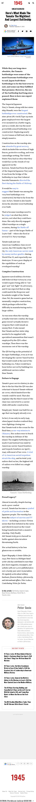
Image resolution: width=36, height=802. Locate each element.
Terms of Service (14, 793)
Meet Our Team (13, 791)
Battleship (15, 591)
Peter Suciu (14, 25)
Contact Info (21, 791)
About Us (4, 791)
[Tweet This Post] (22, 31)
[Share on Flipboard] (26, 31)
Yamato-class (6, 595)
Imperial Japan (24, 591)
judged (7, 215)
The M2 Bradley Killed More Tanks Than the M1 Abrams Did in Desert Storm (17, 703)
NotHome (14, 593)
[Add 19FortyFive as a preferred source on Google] (10, 31)
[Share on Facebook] (18, 31)
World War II (21, 593)
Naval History (6, 593)
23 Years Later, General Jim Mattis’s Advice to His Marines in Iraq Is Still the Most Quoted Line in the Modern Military (18, 680)
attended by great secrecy (17, 146)
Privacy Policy (30, 791)
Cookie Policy (23, 793)
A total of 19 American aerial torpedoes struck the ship (17, 455)
